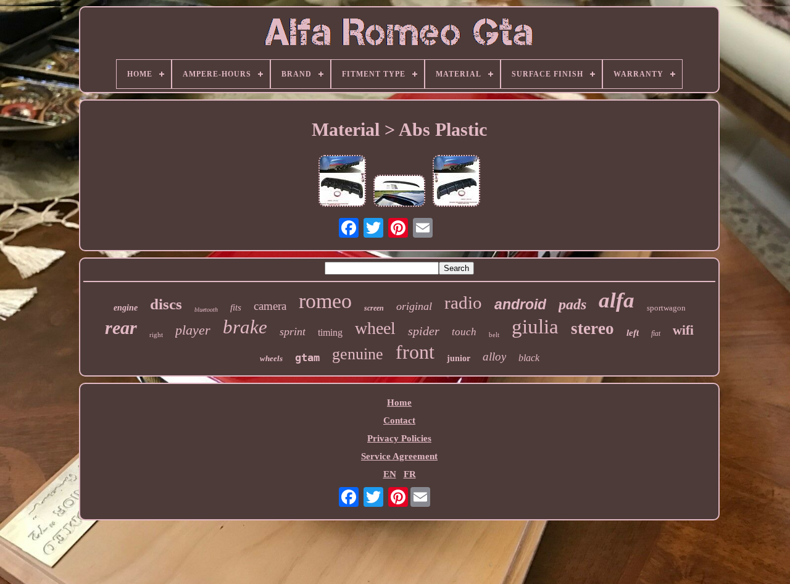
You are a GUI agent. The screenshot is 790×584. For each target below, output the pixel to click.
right (156, 334)
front (415, 352)
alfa (616, 300)
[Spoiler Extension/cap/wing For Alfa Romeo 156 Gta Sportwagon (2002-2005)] (399, 192)
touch (464, 332)
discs (166, 304)
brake (245, 327)
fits (235, 307)
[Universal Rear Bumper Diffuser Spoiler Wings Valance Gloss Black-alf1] (342, 182)
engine (126, 307)
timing (330, 332)
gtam (307, 357)
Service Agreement (399, 456)
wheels (271, 358)
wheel (375, 328)
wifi (683, 330)
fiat (655, 333)
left (632, 333)
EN (389, 474)
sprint (293, 331)
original (414, 306)
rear (121, 327)
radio (463, 302)
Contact (399, 420)
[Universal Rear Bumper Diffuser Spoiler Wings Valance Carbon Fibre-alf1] (456, 182)
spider (423, 331)
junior (458, 358)
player (192, 330)
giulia (535, 326)
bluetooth (206, 309)
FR (410, 474)
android (520, 304)
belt (494, 334)
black (528, 357)
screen (374, 308)
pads (572, 304)
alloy (494, 356)
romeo (325, 301)
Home (399, 402)
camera (270, 305)
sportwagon (666, 307)
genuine (357, 354)
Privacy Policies (399, 438)
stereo (592, 328)
